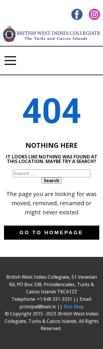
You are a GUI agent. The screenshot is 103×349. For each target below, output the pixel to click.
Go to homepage (51, 232)
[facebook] (77, 14)
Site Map (74, 306)
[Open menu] (10, 60)
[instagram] (94, 14)
